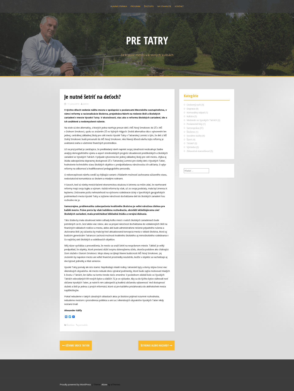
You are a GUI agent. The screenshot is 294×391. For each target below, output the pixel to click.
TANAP (190, 143)
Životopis (149, 6)
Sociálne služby (194, 135)
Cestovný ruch (194, 104)
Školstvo (70, 325)
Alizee (104, 384)
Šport (189, 139)
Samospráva (193, 128)
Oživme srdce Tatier (77, 345)
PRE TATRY (147, 40)
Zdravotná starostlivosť (198, 151)
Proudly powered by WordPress (75, 384)
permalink (83, 325)
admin (86, 103)
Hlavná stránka (119, 6)
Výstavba (191, 147)
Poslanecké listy (194, 124)
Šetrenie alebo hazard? (155, 345)
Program (135, 6)
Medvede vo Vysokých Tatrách (202, 120)
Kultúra (190, 116)
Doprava (191, 108)
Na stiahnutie (164, 6)
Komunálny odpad (196, 112)
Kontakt (179, 6)
